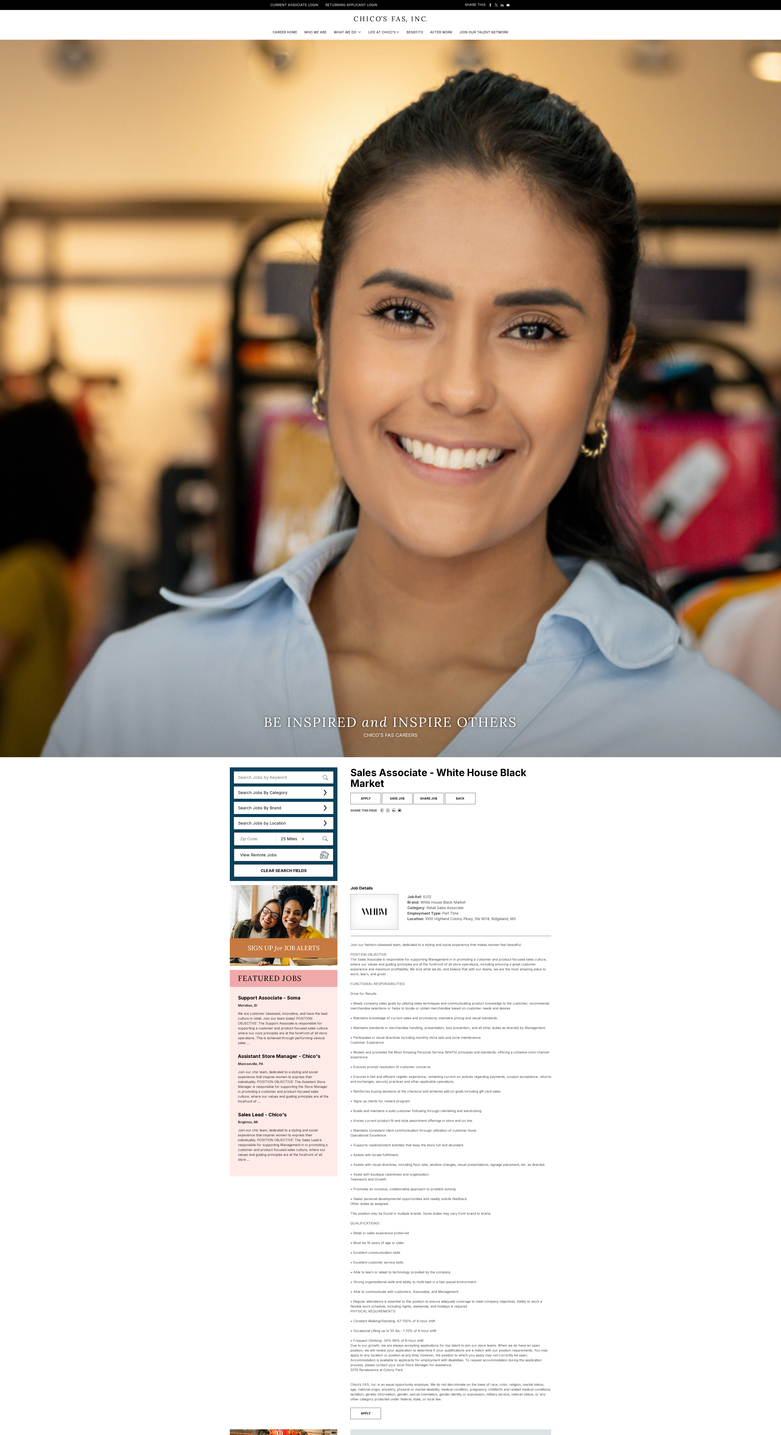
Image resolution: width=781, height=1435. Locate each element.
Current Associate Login (294, 5)
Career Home (285, 32)
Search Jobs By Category (262, 792)
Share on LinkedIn (502, 5)
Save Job (397, 798)
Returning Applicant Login (351, 5)
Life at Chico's (382, 32)
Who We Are (315, 32)
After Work (441, 32)
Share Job (428, 798)
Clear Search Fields (284, 870)
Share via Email (508, 5)
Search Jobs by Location (262, 823)
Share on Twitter (496, 5)
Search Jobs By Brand (259, 807)
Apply (366, 798)
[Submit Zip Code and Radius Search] (325, 839)
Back (460, 798)
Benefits (415, 32)
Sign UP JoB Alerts (284, 948)
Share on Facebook (490, 5)
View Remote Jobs (258, 854)
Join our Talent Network (483, 32)
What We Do (345, 32)
